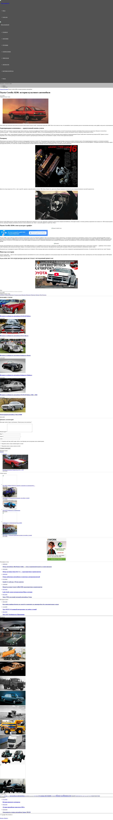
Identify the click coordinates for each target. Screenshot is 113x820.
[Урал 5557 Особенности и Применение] (10, 509)
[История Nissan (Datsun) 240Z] (13, 646)
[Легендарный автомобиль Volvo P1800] (13, 412)
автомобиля (10, 291)
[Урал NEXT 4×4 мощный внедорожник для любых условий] (10, 496)
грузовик (36, 796)
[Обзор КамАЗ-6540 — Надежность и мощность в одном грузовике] (13, 660)
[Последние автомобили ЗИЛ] (13, 690)
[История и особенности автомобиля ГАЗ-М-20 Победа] (13, 313)
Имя (1, 434)
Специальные (7, 51)
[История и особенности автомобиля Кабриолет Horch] (13, 352)
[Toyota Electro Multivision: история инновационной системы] (13, 675)
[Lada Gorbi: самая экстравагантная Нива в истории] (13, 778)
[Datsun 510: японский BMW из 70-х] (13, 704)
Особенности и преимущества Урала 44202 (12, 522)
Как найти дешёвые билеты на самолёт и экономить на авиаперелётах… (19, 485)
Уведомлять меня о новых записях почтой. (11, 446)
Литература (6, 64)
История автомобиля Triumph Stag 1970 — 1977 (13, 469)
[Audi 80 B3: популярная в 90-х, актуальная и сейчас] (13, 631)
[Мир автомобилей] (4, 3)
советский (86, 795)
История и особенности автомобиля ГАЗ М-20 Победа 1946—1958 (18, 395)
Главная (2, 89)
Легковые (5, 38)
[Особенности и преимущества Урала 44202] (10, 521)
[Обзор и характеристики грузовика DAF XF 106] (13, 748)
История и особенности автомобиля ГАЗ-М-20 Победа (15, 316)
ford (1, 795)
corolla (3, 291)
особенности (65, 796)
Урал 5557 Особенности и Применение (11, 510)
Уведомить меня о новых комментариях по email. (12, 443)
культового (19, 291)
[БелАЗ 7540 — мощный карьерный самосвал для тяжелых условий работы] (13, 734)
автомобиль (21, 796)
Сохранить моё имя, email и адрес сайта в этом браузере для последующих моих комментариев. (23, 441)
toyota (6, 291)
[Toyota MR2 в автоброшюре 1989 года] (13, 792)
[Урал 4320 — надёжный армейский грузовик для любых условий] (10, 534)
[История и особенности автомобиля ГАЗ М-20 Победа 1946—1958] (13, 392)
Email (1, 436)
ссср (90, 796)
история (15, 291)
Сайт (1, 438)
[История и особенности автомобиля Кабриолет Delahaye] (13, 372)
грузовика (41, 796)
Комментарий (3, 431)
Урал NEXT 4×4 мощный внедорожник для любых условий (16, 498)
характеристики (95, 796)
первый (73, 796)
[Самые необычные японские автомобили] (13, 763)
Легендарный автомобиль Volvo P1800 (11, 414)
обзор (58, 796)
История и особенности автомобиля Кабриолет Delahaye (16, 375)
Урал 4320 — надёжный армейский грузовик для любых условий (17, 535)
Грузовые (5, 45)
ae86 (1, 291)
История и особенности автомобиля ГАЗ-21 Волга (14, 335)
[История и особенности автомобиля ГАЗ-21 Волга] (13, 333)
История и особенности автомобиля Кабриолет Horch (15, 355)
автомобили (13, 796)
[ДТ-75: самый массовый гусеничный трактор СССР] (13, 719)
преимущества (78, 796)
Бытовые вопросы (8, 71)
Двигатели (6, 58)
